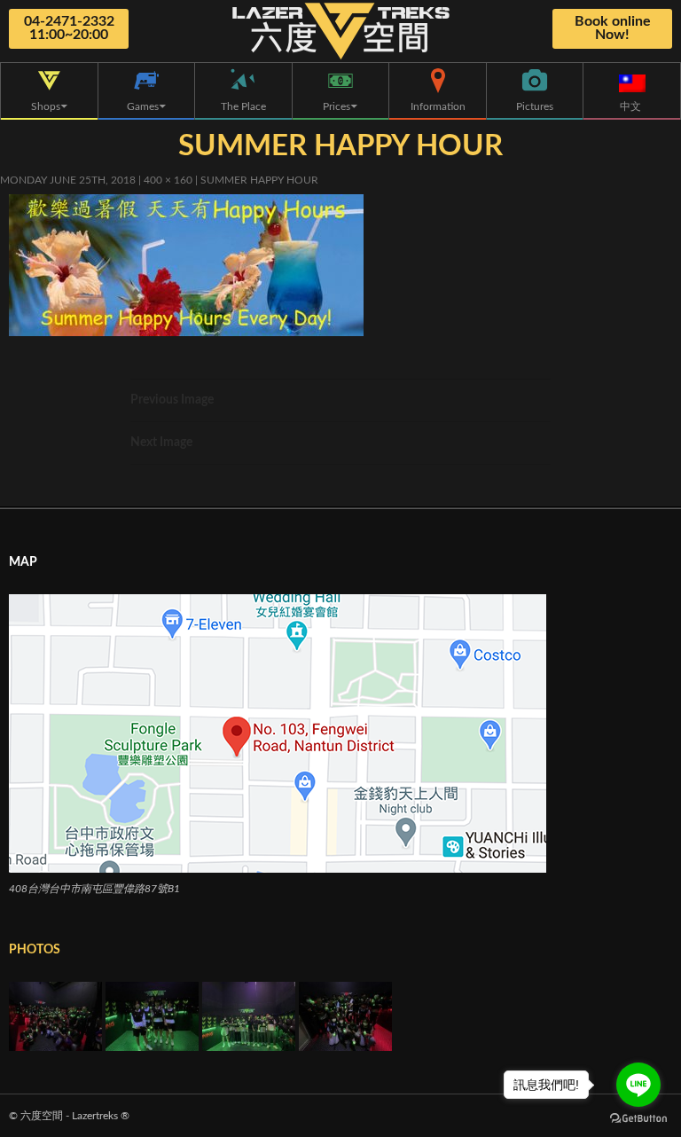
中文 (632, 106)
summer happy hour (259, 180)
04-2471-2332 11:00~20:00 (69, 28)
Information (438, 106)
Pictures (534, 106)
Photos (34, 950)
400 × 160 (168, 180)
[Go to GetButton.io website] (638, 1119)
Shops (45, 106)
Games (143, 106)
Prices (336, 106)
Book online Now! (613, 28)
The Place (243, 106)
